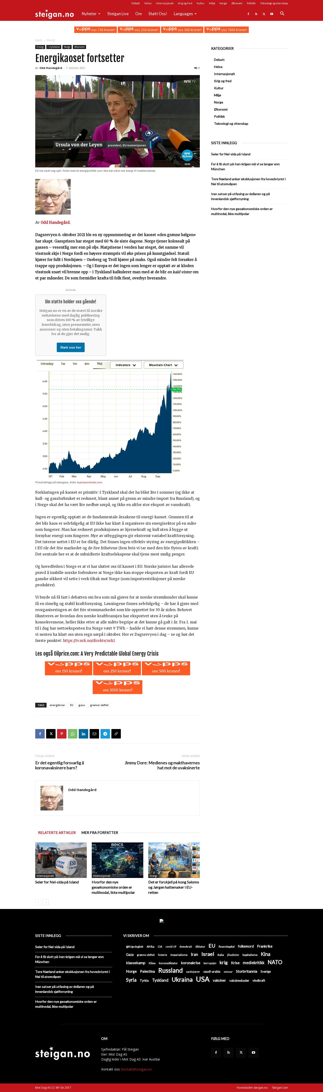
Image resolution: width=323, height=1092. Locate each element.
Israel (207, 953)
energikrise (57, 705)
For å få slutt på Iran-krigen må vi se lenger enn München (245, 166)
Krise (235, 962)
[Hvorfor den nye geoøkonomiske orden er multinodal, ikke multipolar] (117, 860)
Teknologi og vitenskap (274, 3)
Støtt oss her (70, 347)
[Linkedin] (83, 733)
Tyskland (160, 980)
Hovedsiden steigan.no (252, 1088)
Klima (152, 963)
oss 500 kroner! (189, 29)
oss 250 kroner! (146, 29)
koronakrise (190, 963)
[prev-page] (38, 902)
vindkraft (259, 980)
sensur (228, 971)
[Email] (94, 733)
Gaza (130, 955)
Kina (265, 954)
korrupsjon (210, 963)
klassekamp (135, 962)
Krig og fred (185, 3)
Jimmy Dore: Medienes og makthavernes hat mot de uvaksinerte (162, 765)
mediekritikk (253, 962)
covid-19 (171, 946)
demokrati (185, 946)
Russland (170, 970)
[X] (263, 14)
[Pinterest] (61, 733)
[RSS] (256, 14)
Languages (183, 13)
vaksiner (219, 980)
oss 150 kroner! (102, 29)
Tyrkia (144, 980)
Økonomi (236, 3)
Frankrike (264, 946)
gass (82, 705)
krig (224, 962)
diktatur (200, 946)
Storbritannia (246, 971)
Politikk (251, 3)
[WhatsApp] (72, 733)
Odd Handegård (50, 68)
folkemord (246, 946)
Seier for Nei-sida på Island (57, 882)
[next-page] (46, 902)
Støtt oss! (157, 13)
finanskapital (227, 946)
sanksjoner (193, 971)
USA (203, 978)
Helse (148, 3)
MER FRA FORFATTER (99, 832)
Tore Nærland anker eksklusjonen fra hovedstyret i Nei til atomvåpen (248, 181)
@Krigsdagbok (134, 946)
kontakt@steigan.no (136, 1069)
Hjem (38, 40)
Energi (40, 47)
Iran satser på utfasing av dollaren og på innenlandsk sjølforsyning (240, 196)
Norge (223, 3)
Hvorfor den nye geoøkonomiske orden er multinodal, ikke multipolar (113, 887)
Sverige (266, 971)
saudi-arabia (211, 971)
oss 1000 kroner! (233, 29)
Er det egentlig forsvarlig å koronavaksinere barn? (59, 765)
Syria (131, 979)
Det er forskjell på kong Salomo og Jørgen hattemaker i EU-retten (173, 887)
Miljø (212, 3)
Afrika (150, 946)
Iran (194, 954)
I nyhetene (54, 47)
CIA (160, 946)
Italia (221, 955)
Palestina (147, 971)
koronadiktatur (168, 963)
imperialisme (179, 955)
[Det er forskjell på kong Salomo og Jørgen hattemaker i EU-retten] (174, 860)
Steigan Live (118, 13)
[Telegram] (105, 733)
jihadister (233, 954)
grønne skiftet (99, 705)
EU (71, 705)
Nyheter (89, 13)
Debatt (135, 3)
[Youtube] (271, 14)
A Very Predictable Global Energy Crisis (120, 653)
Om (138, 13)
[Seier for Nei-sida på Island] (61, 860)
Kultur (201, 3)
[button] (282, 14)
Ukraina (182, 979)
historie (162, 954)
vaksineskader (239, 980)
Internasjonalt (165, 3)
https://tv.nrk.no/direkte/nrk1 (89, 640)
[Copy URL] (116, 733)
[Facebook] (248, 14)
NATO (275, 962)
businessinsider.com (89, 482)
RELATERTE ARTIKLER (57, 832)
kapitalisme (250, 955)
